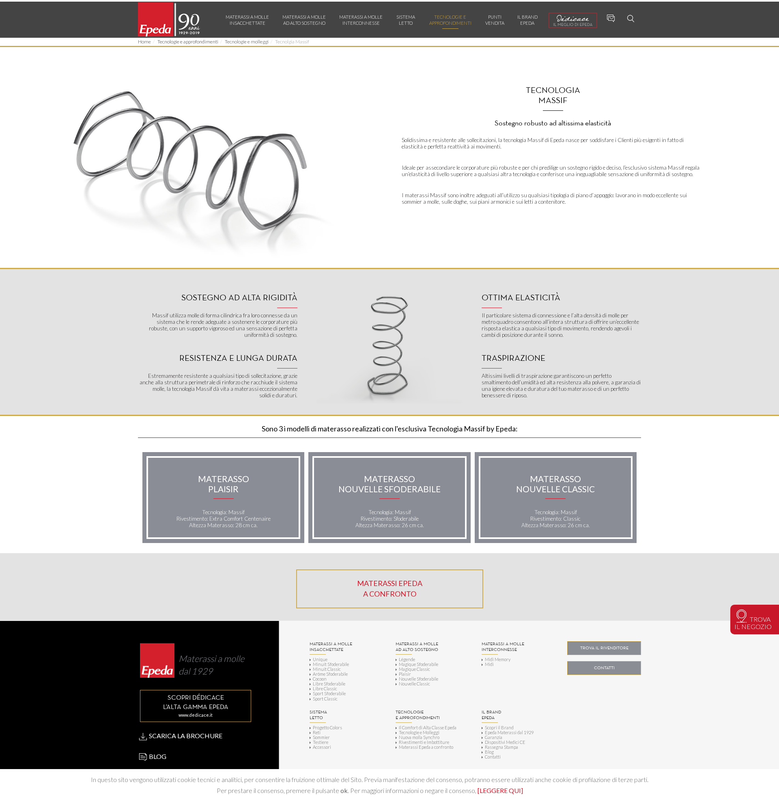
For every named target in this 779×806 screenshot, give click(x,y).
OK (667, 779)
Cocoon (320, 678)
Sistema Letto (405, 20)
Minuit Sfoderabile (331, 664)
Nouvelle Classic (414, 683)
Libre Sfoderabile (329, 683)
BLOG (157, 756)
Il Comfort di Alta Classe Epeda (427, 727)
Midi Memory (497, 659)
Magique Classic (414, 668)
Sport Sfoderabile (329, 693)
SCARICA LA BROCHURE (185, 735)
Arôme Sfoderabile (330, 673)
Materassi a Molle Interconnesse (361, 20)
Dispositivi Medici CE (505, 741)
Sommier (321, 737)
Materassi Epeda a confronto (426, 746)
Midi (489, 664)
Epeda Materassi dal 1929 (509, 732)
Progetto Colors (327, 727)
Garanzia (493, 737)
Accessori (322, 746)
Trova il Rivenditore (604, 648)
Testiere (320, 741)
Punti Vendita (494, 20)
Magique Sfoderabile (418, 664)
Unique (320, 659)
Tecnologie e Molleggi (419, 732)
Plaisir (405, 673)
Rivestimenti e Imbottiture (424, 741)
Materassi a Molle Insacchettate (247, 20)
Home (144, 42)
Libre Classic (325, 688)
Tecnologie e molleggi (247, 42)
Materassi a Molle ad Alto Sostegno (304, 20)
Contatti (493, 756)
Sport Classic (325, 698)
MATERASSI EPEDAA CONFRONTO (389, 588)
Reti (317, 732)
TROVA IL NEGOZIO (753, 622)
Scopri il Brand (499, 727)
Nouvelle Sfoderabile (418, 678)
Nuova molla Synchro (419, 737)
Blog (489, 751)
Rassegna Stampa (501, 746)
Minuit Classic (327, 668)
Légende (407, 659)
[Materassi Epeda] (170, 19)
